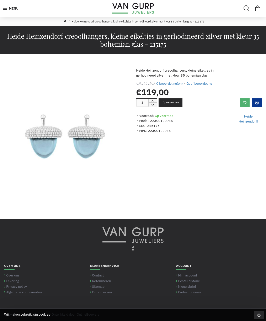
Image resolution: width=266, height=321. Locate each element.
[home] (65, 21)
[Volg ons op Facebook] (133, 248)
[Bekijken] (257, 8)
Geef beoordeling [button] (199, 83)
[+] (153, 101)
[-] (153, 105)
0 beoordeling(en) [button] (169, 83)
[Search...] (246, 8)
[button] (170, 102)
